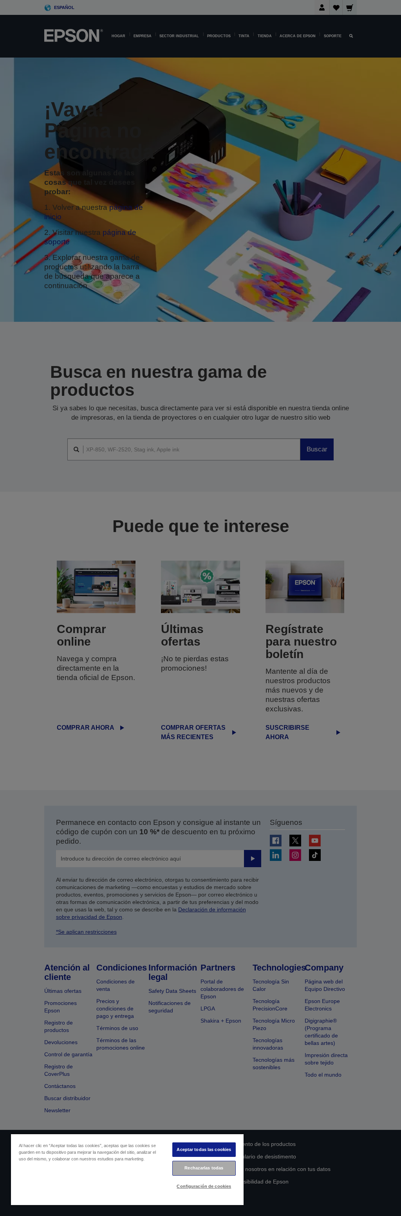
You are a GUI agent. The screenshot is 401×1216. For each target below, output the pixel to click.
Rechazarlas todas (203, 1167)
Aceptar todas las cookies (204, 1149)
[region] (127, 1169)
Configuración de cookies (204, 1186)
